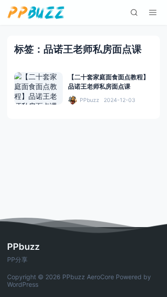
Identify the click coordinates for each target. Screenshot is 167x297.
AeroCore (100, 277)
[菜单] (153, 12)
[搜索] (134, 12)
